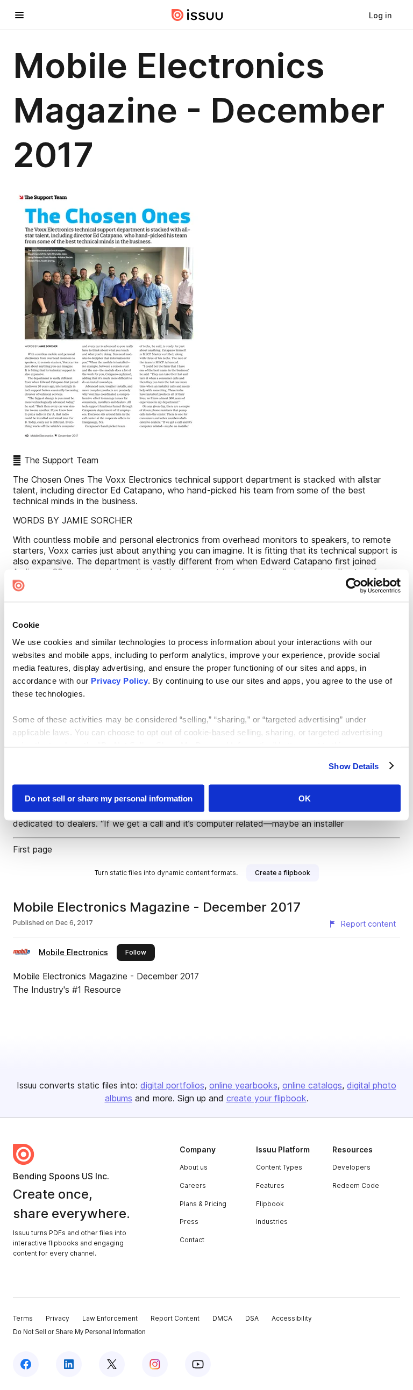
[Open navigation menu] (19, 15)
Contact (192, 1240)
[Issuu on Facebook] (26, 1364)
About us (194, 1167)
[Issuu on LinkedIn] (69, 1364)
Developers (351, 1167)
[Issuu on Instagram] (155, 1364)
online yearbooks (243, 1085)
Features (270, 1185)
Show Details (354, 765)
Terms (23, 1318)
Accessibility (292, 1318)
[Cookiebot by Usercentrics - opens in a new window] (354, 586)
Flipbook (270, 1204)
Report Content (175, 1318)
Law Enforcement (110, 1318)
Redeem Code (355, 1185)
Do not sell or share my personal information (109, 798)
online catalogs (312, 1085)
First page (32, 849)
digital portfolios (172, 1085)
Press (189, 1221)
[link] (380, 15)
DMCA (222, 1318)
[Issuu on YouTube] (198, 1364)
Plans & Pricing (203, 1204)
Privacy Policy (119, 680)
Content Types (279, 1167)
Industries (272, 1221)
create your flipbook (266, 1098)
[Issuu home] (197, 15)
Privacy (57, 1318)
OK (304, 798)
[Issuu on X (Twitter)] (112, 1364)
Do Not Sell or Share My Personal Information (79, 1332)
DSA (252, 1318)
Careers (193, 1185)
